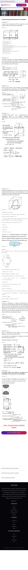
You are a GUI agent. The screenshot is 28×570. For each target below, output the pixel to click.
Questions (14, 509)
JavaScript (14, 536)
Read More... (14, 501)
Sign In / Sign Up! (21, 5)
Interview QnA (14, 512)
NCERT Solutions (14, 510)
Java (14, 534)
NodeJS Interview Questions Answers (10, 468)
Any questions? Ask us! (14, 432)
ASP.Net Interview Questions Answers (10, 473)
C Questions (14, 520)
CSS (14, 538)
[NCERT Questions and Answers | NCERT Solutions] (6, 5)
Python (14, 524)
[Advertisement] (14, 174)
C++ (14, 522)
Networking (14, 540)
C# (14, 542)
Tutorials (14, 514)
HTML (14, 528)
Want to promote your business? (8, 1)
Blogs (14, 507)
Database (14, 526)
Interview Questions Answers (8, 477)
